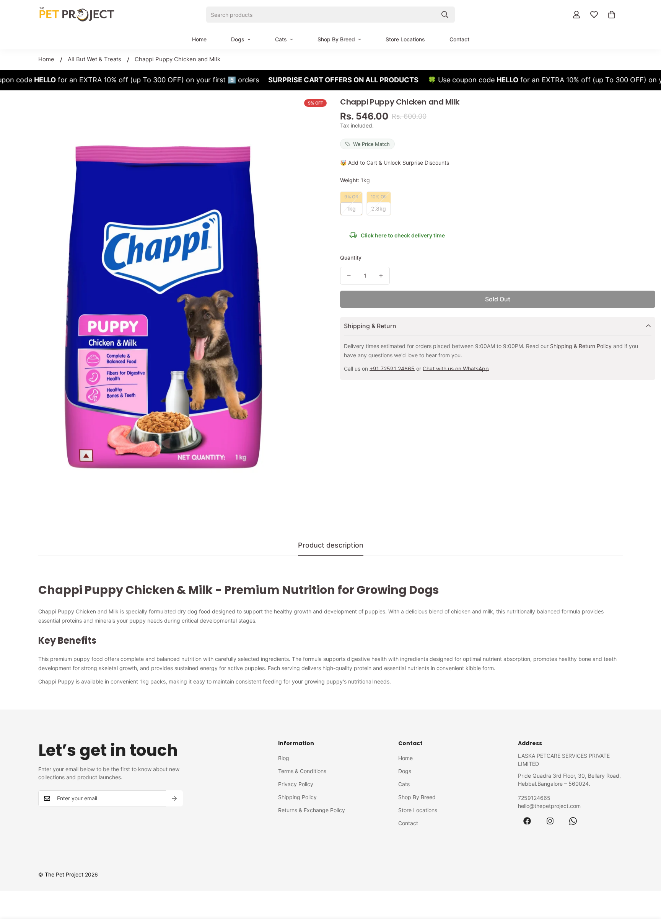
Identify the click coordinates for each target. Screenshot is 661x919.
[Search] (445, 14)
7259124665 (534, 798)
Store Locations (405, 39)
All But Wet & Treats (94, 59)
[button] (611, 14)
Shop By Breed (336, 39)
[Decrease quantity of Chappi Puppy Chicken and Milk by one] (348, 275)
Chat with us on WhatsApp (456, 368)
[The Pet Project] (76, 14)
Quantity (350, 257)
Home (199, 39)
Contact (459, 39)
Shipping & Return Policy (581, 346)
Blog (283, 758)
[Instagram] (550, 821)
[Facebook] (527, 821)
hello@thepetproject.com (549, 806)
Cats (281, 39)
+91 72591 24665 (392, 368)
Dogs (237, 39)
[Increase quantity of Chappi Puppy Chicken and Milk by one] (381, 275)
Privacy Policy (295, 784)
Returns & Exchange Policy (311, 810)
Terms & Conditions (302, 771)
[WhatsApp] (573, 821)
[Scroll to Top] (646, 877)
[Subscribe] (174, 798)
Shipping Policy (297, 797)
